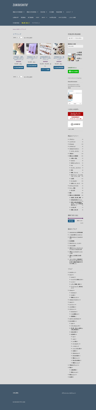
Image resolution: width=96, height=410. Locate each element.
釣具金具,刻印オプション (76, 199)
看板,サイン (75, 358)
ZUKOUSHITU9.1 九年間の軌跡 (76, 232)
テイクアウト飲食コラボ (76, 279)
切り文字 (73, 190)
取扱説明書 (59, 12)
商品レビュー (72, 374)
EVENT (37, 17)
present (72, 277)
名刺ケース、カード (75, 183)
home (14, 29)
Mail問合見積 (53, 17)
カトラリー (71, 304)
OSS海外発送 (16, 23)
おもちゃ (73, 160)
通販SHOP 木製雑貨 (73, 156)
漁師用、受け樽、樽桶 (76, 197)
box (73, 336)
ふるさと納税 (72, 17)
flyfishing (73, 292)
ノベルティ (75, 346)
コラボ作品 (71, 307)
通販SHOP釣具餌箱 (31, 12)
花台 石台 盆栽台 (76, 360)
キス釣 (72, 295)
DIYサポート (72, 272)
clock (74, 339)
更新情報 (73, 316)
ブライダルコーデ (75, 325)
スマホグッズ (72, 146)
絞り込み (71, 221)
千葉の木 (71, 153)
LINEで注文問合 (62, 17)
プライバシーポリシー (69, 393)
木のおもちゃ (76, 353)
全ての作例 (71, 321)
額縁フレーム (76, 362)
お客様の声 (15, 17)
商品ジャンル (74, 372)
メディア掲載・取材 (75, 284)
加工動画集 (31, 17)
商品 (70, 367)
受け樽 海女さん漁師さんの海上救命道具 (77, 329)
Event (70, 274)
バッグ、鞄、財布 (77, 348)
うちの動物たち (74, 314)
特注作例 (43, 12)
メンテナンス (72, 141)
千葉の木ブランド (73, 365)
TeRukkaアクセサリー (74, 148)
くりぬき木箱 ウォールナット (75, 234)
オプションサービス (73, 185)
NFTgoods (71, 144)
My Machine (73, 311)
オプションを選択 (45, 69)
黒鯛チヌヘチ (74, 297)
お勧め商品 (73, 369)
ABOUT (43, 17)
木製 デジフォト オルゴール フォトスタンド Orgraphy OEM (76, 248)
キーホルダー (74, 181)
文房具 (72, 178)
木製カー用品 (74, 158)
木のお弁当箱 (76, 355)
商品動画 (23, 17)
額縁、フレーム (74, 172)
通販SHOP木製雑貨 (17, 12)
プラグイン (71, 139)
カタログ (68, 12)
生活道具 (73, 334)
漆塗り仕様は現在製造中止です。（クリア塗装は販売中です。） (77, 204)
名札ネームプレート (75, 163)
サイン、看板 (72, 188)
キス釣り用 (73, 207)
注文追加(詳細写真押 (18, 67)
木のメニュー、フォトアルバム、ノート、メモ (77, 175)
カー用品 (75, 341)
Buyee (69, 87)
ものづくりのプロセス (74, 318)
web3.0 (70, 302)
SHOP (18, 29)
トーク (72, 282)
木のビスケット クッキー (75, 243)
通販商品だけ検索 (72, 44)
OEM (72, 323)
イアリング (23, 29)
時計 (72, 170)
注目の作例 (73, 332)
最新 (70, 192)
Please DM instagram (72, 81)
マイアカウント (36, 23)
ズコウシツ (71, 309)
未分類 (70, 377)
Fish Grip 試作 (72, 245)
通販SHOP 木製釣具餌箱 (74, 195)
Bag (72, 165)
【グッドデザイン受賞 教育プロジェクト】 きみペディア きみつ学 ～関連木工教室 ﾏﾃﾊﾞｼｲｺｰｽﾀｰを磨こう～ (76, 261)
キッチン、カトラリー (76, 167)
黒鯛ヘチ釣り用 (74, 209)
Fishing (71, 290)
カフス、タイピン (75, 151)
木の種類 (51, 12)
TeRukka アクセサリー (74, 299)
